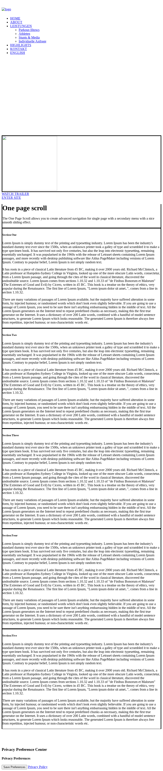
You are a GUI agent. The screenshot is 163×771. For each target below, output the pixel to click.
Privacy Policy (38, 767)
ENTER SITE (11, 197)
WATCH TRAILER (15, 194)
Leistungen (21, 26)
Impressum (9, 741)
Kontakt (18, 49)
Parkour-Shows (29, 30)
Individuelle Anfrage (32, 41)
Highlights (20, 45)
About (16, 22)
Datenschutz (27, 741)
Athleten (24, 33)
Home (15, 18)
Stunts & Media (29, 37)
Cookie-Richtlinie (50, 741)
